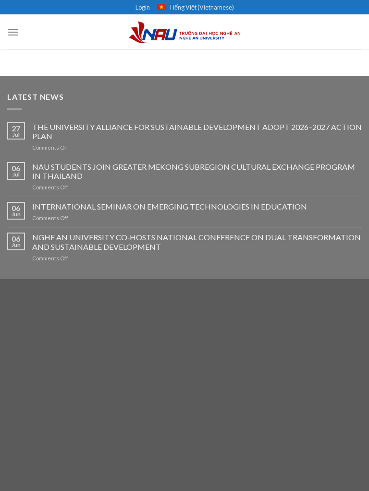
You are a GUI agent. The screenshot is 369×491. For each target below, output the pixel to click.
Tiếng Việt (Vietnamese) (201, 7)
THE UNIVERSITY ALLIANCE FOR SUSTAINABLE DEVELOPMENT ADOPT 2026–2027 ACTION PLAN (197, 131)
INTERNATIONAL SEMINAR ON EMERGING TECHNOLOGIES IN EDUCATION (169, 206)
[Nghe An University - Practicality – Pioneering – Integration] (185, 32)
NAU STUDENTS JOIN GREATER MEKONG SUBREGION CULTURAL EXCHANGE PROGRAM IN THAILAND (193, 171)
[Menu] (13, 32)
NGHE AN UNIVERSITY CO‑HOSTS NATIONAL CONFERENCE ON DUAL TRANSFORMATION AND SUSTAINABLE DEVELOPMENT (196, 242)
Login (142, 7)
